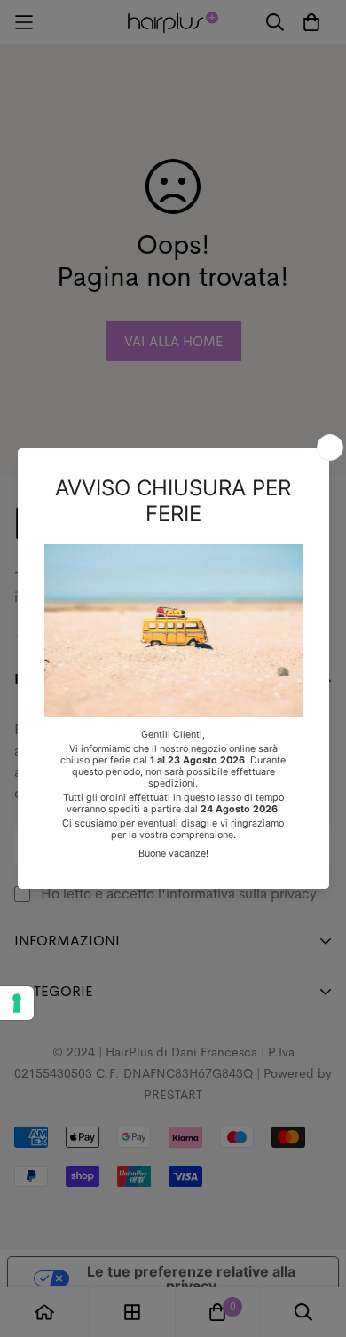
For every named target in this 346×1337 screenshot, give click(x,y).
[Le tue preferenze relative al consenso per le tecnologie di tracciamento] (17, 1003)
